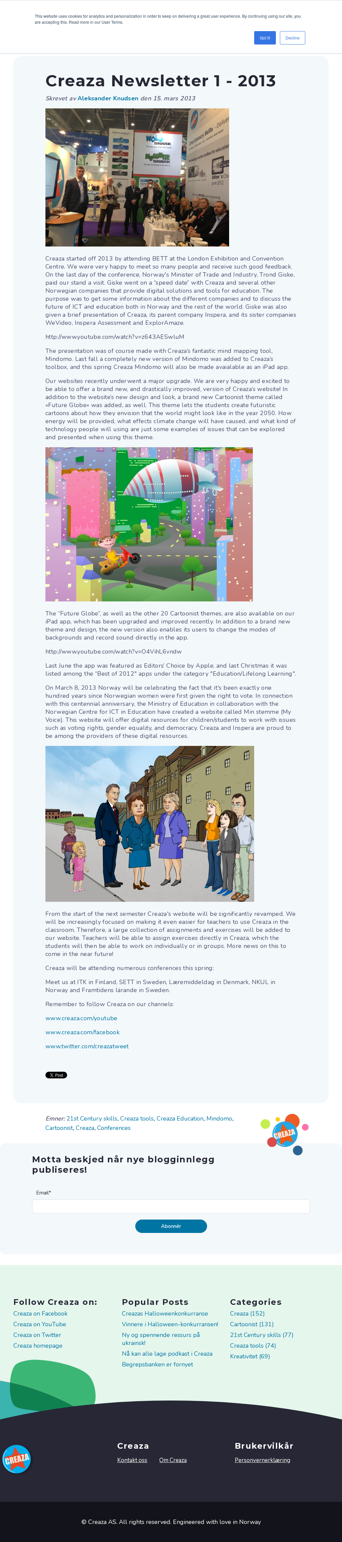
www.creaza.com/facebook (82, 1032)
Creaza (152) (247, 1314)
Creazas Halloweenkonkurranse (165, 1314)
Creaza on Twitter (37, 1335)
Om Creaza (173, 1460)
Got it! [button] (265, 37)
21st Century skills (91, 1119)
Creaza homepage (37, 1346)
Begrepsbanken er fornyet (157, 1364)
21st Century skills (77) (262, 1335)
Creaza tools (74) (253, 1346)
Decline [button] (293, 37)
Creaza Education (180, 1119)
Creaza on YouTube (39, 1324)
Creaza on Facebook (40, 1314)
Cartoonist (59, 1128)
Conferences (114, 1128)
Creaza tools (137, 1119)
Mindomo (219, 1119)
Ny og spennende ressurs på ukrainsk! (161, 1339)
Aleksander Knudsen (108, 98)
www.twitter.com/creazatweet (87, 1046)
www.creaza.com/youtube (81, 1018)
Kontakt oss (132, 1460)
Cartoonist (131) (252, 1324)
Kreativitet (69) (250, 1356)
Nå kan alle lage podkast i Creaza (167, 1354)
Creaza (85, 1128)
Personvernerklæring (262, 1460)
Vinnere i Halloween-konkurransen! (170, 1324)
